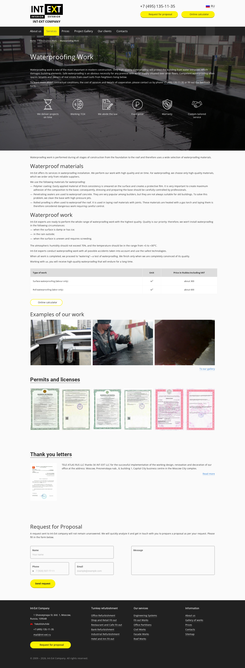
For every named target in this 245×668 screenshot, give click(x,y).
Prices (65, 31)
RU (213, 6)
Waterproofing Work (69, 40)
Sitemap (189, 634)
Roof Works (140, 638)
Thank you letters (51, 454)
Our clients (105, 31)
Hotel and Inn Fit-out (102, 638)
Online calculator (199, 14)
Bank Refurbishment (102, 629)
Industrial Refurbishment (105, 634)
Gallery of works (194, 620)
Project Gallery (83, 31)
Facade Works (141, 634)
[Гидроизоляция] (60, 342)
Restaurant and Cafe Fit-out (106, 624)
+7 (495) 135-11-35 (157, 6)
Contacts (122, 31)
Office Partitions (143, 624)
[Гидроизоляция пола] (184, 342)
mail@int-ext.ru (42, 634)
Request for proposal (160, 14)
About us (35, 31)
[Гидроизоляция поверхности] (122, 342)
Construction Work (47, 40)
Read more (209, 473)
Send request (42, 583)
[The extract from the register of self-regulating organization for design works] (45, 409)
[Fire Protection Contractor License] (169, 409)
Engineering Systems (145, 615)
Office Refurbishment (103, 615)
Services (51, 31)
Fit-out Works (141, 620)
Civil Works (140, 629)
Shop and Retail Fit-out (104, 620)
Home (33, 40)
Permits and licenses (55, 379)
